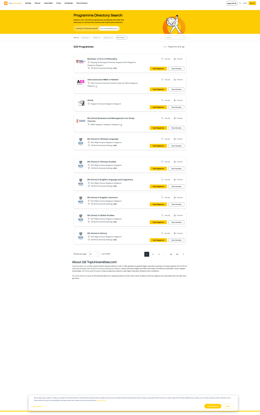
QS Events (86, 271)
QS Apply (96, 271)
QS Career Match (78, 276)
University (85, 38)
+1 (96, 86)
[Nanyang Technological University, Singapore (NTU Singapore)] (81, 62)
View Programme (158, 69)
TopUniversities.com (79, 266)
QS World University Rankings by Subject (105, 269)
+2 (121, 125)
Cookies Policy (101, 400)
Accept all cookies (213, 406)
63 (177, 254)
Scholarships (69, 3)
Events (58, 3)
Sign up (252, 3)
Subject (96, 38)
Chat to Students (81, 3)
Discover (37, 3)
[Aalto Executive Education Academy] (81, 82)
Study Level (108, 38)
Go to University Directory (108, 28)
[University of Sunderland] (81, 121)
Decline (227, 406)
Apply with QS (231, 3)
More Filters (121, 38)
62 (171, 254)
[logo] (13, 3)
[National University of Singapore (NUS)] (81, 142)
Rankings (28, 3)
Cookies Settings (36, 406)
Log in (245, 3)
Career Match (48, 3)
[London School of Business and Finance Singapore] (81, 103)
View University (176, 69)
